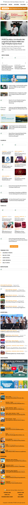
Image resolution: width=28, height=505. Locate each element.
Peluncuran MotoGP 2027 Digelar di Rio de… (20, 154)
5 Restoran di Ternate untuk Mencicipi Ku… (15, 429)
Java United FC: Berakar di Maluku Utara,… (20, 179)
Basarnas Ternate (7, 252)
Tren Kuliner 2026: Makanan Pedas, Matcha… (15, 440)
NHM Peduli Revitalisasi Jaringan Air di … (15, 336)
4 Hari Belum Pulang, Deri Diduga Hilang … (15, 302)
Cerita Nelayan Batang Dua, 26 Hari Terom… (10, 286)
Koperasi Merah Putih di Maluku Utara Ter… (15, 342)
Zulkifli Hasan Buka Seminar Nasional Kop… (10, 331)
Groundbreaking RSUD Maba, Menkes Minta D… (16, 348)
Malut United (6, 262)
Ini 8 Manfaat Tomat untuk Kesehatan (14, 483)
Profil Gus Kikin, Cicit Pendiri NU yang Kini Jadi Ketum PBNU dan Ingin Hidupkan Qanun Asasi (13, 42)
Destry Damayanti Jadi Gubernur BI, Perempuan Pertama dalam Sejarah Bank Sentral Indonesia (18, 240)
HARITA (7, 413)
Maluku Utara (6, 255)
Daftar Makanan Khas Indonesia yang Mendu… (16, 451)
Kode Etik (7, 494)
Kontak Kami (20, 492)
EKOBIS (8, 330)
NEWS (16, 151)
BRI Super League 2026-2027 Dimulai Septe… (7, 167)
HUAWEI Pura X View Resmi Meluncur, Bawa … (20, 232)
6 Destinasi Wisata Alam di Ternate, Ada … (15, 398)
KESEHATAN (14, 345)
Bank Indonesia (7, 260)
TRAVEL (9, 396)
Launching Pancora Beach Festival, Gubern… (15, 420)
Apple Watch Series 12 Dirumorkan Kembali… (7, 232)
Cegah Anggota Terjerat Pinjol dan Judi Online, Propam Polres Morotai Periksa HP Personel (17, 127)
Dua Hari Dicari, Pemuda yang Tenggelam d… (16, 307)
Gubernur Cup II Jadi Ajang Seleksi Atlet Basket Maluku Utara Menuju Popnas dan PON (18, 109)
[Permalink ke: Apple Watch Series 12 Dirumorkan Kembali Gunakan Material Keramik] (7, 225)
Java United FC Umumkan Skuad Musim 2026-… (20, 165)
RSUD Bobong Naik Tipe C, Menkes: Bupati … (15, 353)
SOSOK (12, 465)
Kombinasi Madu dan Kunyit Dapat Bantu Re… (16, 477)
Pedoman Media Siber (7, 496)
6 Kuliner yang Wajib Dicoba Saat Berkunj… (15, 446)
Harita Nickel (6, 257)
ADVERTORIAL (3, 330)
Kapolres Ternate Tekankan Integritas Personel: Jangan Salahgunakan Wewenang (17, 101)
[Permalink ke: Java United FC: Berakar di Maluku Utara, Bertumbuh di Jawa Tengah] (20, 172)
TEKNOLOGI (4, 216)
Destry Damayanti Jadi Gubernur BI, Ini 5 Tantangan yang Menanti (20, 67)
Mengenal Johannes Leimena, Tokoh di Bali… (15, 466)
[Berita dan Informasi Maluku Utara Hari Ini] (14, 2)
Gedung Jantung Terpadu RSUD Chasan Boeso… (16, 460)
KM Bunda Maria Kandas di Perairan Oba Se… (16, 296)
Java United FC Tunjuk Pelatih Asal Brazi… (7, 179)
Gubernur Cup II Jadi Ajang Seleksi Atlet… (6, 153)
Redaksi (21, 494)
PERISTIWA (5, 285)
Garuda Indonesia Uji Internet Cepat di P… (7, 219)
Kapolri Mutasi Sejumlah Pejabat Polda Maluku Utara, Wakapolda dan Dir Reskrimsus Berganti (7, 68)
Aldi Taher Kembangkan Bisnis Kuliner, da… (15, 435)
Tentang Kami (7, 492)
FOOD (7, 428)
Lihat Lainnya (14, 246)
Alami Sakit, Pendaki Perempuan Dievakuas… (16, 290)
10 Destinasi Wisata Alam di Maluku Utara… (15, 403)
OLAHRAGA (4, 151)
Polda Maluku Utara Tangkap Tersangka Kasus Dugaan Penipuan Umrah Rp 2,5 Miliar (18, 94)
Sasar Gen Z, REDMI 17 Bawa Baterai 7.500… (20, 219)
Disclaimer (21, 496)
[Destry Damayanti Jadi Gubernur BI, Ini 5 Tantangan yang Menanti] (20, 60)
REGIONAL (17, 216)
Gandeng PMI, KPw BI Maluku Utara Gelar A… (15, 472)
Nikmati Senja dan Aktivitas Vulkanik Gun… (15, 409)
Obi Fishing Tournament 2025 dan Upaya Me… (16, 414)
